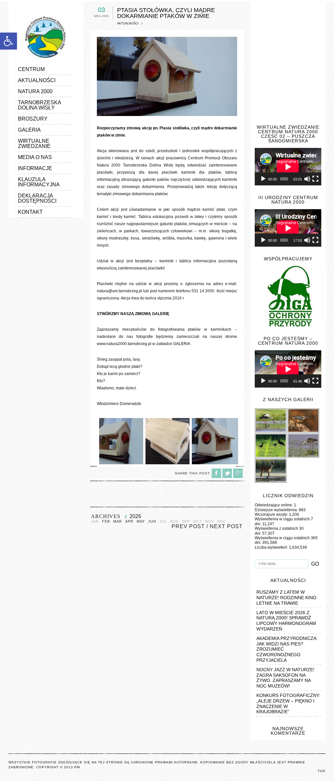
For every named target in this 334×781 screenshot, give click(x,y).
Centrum (31, 69)
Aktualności (36, 80)
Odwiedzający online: (274, 505)
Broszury (33, 119)
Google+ (238, 473)
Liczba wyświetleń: (272, 547)
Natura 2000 (35, 91)
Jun (152, 521)
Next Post (226, 526)
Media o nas (35, 157)
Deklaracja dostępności (37, 198)
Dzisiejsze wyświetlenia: (277, 510)
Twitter (227, 473)
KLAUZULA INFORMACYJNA (39, 182)
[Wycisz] (307, 179)
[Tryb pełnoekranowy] (315, 179)
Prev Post (188, 526)
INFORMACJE (35, 168)
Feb (106, 521)
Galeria (29, 130)
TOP (322, 771)
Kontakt (30, 212)
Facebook (216, 473)
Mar (117, 521)
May (141, 521)
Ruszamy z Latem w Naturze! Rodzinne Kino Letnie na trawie (286, 597)
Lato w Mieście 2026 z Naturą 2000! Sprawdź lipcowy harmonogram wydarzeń (286, 620)
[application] (288, 166)
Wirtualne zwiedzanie (34, 143)
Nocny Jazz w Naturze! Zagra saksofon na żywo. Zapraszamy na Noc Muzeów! (285, 677)
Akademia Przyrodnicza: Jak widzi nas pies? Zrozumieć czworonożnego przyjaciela (287, 649)
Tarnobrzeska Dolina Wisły (39, 105)
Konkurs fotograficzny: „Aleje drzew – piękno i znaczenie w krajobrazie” (288, 703)
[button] (8, 41)
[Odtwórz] (263, 179)
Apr (129, 521)
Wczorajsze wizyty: (272, 514)
